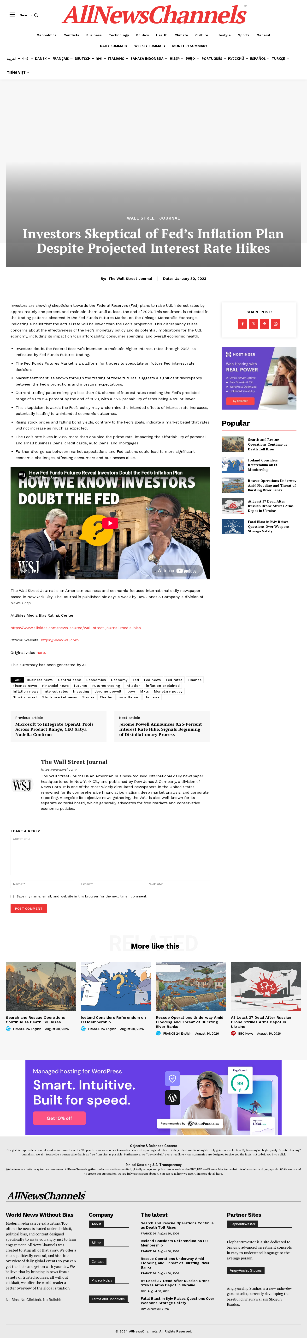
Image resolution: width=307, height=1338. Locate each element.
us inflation (129, 697)
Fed (136, 680)
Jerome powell (108, 691)
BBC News (245, 1033)
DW (143, 1309)
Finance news (25, 685)
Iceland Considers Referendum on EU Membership (263, 465)
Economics (96, 680)
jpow (130, 691)
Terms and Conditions (108, 1299)
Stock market (25, 697)
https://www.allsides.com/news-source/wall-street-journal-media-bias (76, 628)
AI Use (96, 1243)
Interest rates (56, 691)
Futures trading (106, 685)
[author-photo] (9, 1028)
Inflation (133, 685)
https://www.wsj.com (60, 640)
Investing (81, 691)
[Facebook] (242, 324)
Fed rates (174, 680)
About (96, 1224)
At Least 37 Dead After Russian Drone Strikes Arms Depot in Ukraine (271, 506)
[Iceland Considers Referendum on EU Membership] (233, 465)
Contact (98, 1262)
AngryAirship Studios (246, 1270)
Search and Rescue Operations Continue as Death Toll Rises (267, 444)
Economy (119, 680)
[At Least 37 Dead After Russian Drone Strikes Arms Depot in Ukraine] (233, 506)
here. (41, 652)
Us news (152, 697)
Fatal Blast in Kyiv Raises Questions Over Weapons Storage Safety (268, 526)
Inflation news (25, 691)
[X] (253, 324)
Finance (195, 680)
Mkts (144, 691)
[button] (30, 15)
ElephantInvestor (242, 1224)
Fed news (152, 680)
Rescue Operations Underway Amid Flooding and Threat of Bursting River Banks (272, 485)
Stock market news (59, 697)
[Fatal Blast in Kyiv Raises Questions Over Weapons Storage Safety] (233, 526)
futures (80, 685)
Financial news (55, 685)
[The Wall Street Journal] (22, 784)
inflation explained (163, 685)
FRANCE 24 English (27, 1029)
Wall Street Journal (153, 218)
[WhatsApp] (275, 324)
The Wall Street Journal (130, 278)
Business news (40, 680)
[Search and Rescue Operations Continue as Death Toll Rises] (233, 444)
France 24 (148, 1233)
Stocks (88, 697)
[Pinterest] (264, 324)
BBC (143, 1291)
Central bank (69, 680)
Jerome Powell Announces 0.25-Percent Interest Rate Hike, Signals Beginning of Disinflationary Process (160, 729)
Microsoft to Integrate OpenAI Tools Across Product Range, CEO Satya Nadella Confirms (54, 729)
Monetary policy (168, 691)
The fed (107, 697)
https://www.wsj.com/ (59, 769)
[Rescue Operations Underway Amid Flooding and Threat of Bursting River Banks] (233, 485)
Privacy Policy (102, 1280)
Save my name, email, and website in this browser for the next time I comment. (82, 896)
